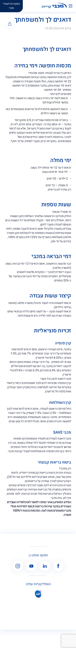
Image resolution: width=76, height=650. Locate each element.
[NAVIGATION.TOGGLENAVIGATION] (72, 6)
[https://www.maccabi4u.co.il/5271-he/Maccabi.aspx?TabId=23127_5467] (38, 594)
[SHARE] (10, 24)
